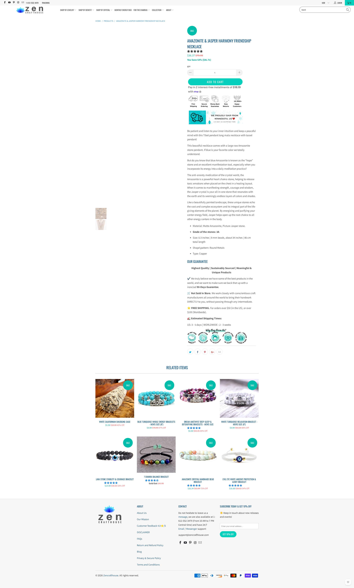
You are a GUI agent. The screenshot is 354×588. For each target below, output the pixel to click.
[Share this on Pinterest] (205, 352)
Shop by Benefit (85, 9)
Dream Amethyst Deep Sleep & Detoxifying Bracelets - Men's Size (197, 398)
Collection (157, 9)
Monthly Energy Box (123, 9)
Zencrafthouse (110, 575)
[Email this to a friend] (220, 352)
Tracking (46, 2)
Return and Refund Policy (150, 545)
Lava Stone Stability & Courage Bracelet (114, 456)
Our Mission (143, 519)
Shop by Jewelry (67, 9)
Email (181, 528)
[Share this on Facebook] (198, 352)
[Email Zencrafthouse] (22, 3)
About (169, 9)
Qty (188, 66)
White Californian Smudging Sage (114, 398)
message (182, 516)
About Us (141, 512)
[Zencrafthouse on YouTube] (9, 3)
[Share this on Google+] (212, 352)
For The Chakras (141, 9)
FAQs (139, 538)
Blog (139, 551)
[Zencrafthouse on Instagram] (18, 3)
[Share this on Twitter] (190, 352)
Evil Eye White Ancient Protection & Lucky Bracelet (239, 456)
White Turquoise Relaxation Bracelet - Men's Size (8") (239, 398)
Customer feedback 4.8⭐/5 (151, 525)
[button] (195, 51)
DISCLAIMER (143, 532)
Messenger (191, 528)
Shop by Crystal (103, 9)
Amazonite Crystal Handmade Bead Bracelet (197, 456)
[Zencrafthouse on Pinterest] (13, 3)
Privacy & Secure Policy (149, 558)
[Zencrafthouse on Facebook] (4, 3)
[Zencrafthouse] (30, 10)
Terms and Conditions (148, 564)
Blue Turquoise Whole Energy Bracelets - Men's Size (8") (156, 398)
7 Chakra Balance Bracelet (156, 455)
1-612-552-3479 (32, 2)
